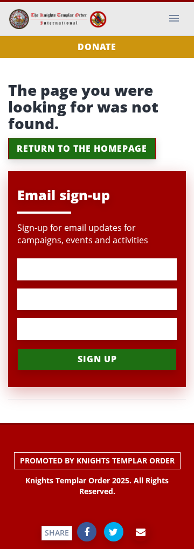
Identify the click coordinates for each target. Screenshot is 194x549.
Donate (97, 47)
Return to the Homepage (82, 148)
